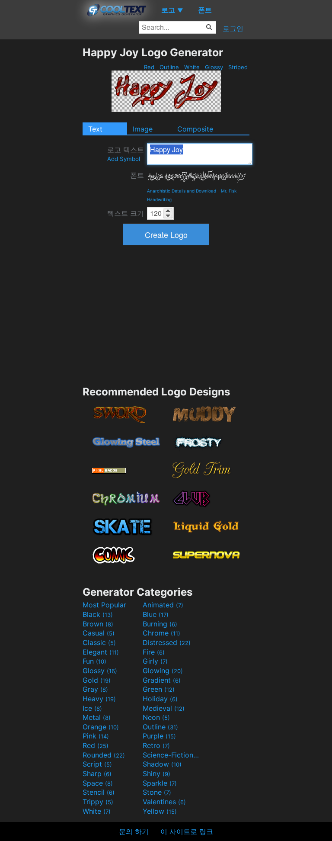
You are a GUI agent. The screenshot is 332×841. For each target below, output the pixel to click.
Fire (154, 652)
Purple (159, 736)
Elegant (101, 652)
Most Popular (104, 604)
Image (143, 129)
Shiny (156, 773)
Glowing (163, 670)
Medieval (164, 708)
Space (98, 783)
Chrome (161, 633)
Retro (156, 745)
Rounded (104, 755)
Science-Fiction (172, 755)
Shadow (162, 764)
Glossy (214, 67)
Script (97, 764)
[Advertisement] (41, 175)
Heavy (99, 698)
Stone (157, 792)
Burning (160, 624)
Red (149, 67)
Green (159, 689)
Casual (99, 633)
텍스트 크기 (125, 213)
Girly (155, 661)
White (191, 67)
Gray (95, 689)
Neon (156, 717)
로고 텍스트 (125, 153)
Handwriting (159, 199)
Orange (101, 726)
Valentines (164, 801)
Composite (195, 129)
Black (98, 614)
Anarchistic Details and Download (181, 190)
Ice (92, 708)
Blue (156, 614)
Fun (94, 661)
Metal (97, 717)
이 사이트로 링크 (186, 831)
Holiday (160, 698)
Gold (97, 680)
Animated (163, 604)
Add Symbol (123, 158)
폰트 (137, 175)
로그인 (233, 28)
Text (95, 129)
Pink (96, 736)
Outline (169, 67)
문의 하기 (134, 831)
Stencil (99, 792)
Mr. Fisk (228, 190)
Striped (238, 67)
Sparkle (160, 783)
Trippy (98, 801)
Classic (99, 642)
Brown (98, 624)
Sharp (97, 773)
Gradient (162, 680)
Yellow (160, 811)
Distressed (167, 642)
